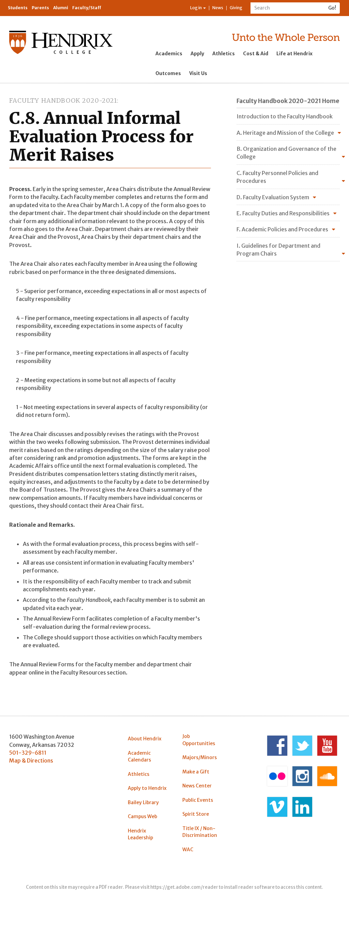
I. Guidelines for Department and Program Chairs (278, 249)
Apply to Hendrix (147, 788)
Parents (40, 7)
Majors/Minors (199, 757)
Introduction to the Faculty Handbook (285, 116)
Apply (197, 53)
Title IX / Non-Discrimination (199, 831)
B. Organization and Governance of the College (286, 152)
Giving (236, 7)
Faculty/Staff (86, 7)
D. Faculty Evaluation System (273, 197)
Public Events (197, 800)
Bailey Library (143, 802)
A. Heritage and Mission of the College (285, 132)
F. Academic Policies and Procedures (282, 229)
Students (18, 7)
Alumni (60, 7)
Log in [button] (196, 7)
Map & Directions (31, 760)
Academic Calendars (139, 756)
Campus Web (142, 816)
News (217, 7)
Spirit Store (195, 814)
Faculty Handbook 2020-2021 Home (288, 101)
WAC (187, 849)
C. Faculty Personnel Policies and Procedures (277, 177)
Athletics (223, 53)
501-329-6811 (27, 752)
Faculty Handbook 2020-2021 (63, 100)
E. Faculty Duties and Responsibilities (283, 213)
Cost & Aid (255, 53)
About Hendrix (145, 739)
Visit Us (198, 73)
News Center (197, 786)
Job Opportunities (198, 739)
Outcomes (168, 73)
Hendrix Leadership (140, 834)
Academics (168, 53)
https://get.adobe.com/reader (184, 887)
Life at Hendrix (294, 53)
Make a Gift (195, 772)
